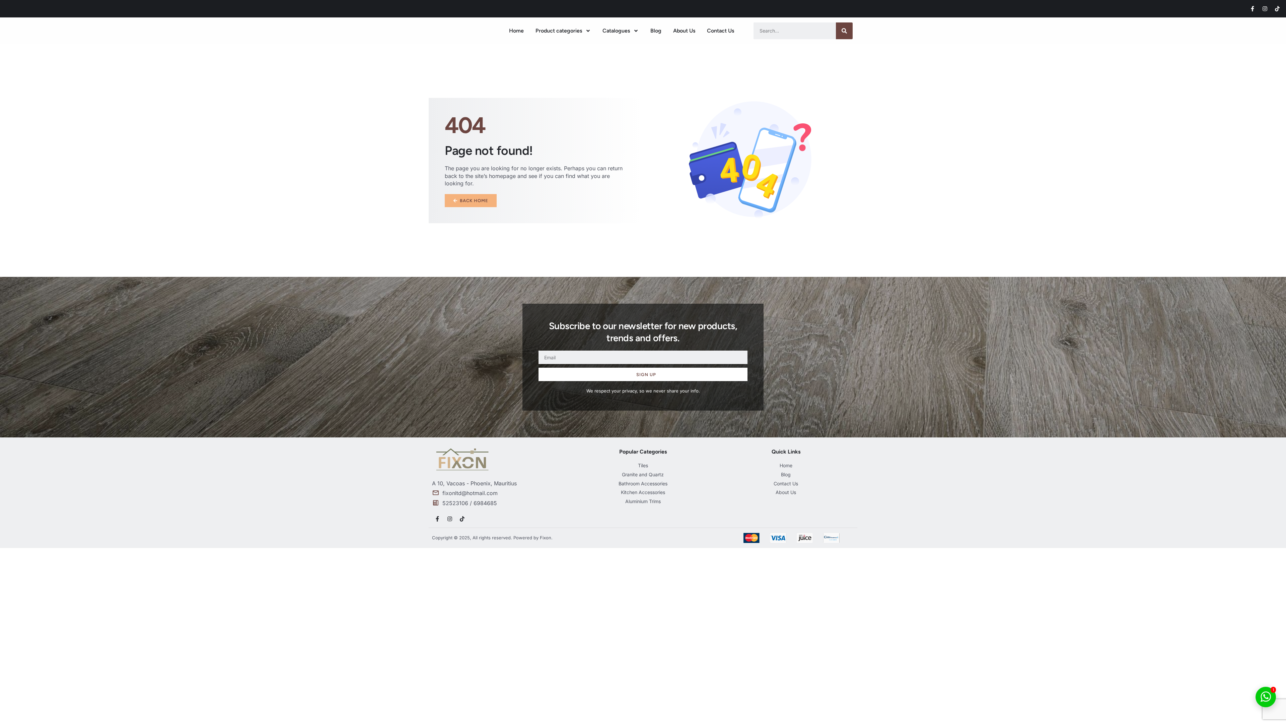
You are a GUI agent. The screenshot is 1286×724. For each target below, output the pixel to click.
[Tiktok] (1277, 8)
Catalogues (616, 30)
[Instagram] (1265, 8)
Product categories (558, 30)
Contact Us (720, 30)
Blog (655, 30)
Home (516, 30)
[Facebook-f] (1252, 8)
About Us (684, 30)
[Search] (844, 30)
